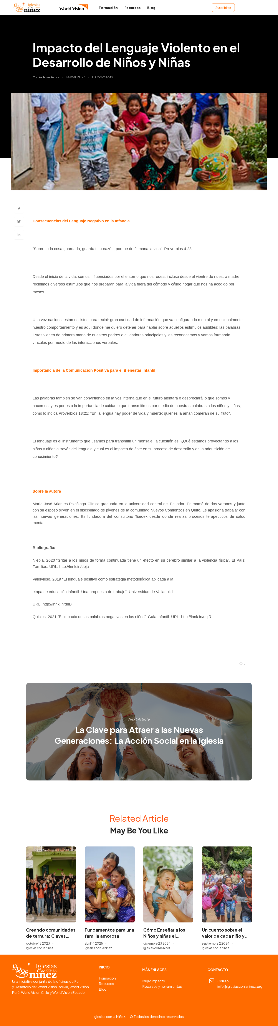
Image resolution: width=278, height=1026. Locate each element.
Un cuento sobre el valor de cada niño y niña (223, 933)
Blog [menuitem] (151, 7)
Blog (102, 989)
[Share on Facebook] (19, 208)
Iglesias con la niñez (39, 948)
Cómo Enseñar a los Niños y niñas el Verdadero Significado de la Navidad (167, 933)
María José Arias (46, 77)
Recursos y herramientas (162, 986)
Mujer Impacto (153, 981)
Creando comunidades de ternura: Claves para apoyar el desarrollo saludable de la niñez (51, 933)
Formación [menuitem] (108, 7)
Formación (107, 978)
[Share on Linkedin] (19, 234)
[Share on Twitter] (19, 221)
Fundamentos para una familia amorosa (109, 933)
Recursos (106, 983)
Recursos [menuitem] (132, 7)
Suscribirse (223, 8)
